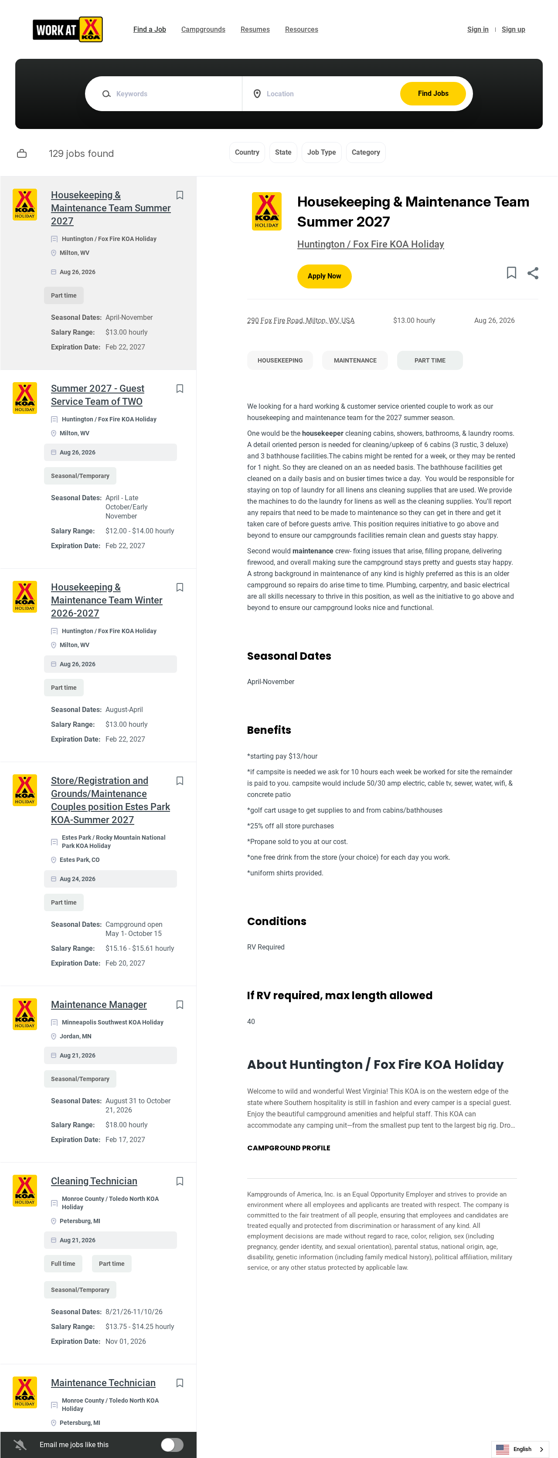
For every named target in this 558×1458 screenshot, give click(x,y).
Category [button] (366, 152)
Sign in (478, 29)
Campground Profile (288, 1148)
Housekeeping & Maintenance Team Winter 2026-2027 (107, 600)
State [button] (283, 152)
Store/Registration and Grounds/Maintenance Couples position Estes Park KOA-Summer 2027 (110, 800)
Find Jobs (433, 93)
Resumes (255, 29)
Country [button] (247, 152)
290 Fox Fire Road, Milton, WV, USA (300, 320)
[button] (532, 274)
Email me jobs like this (74, 1445)
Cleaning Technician (94, 1181)
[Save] (179, 195)
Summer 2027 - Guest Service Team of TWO (97, 395)
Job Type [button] (321, 152)
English (522, 1449)
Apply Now (324, 276)
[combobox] (520, 1449)
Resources (301, 29)
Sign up (513, 29)
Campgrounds (203, 29)
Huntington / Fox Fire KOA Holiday (370, 244)
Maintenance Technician (103, 1382)
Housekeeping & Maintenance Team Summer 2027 (111, 208)
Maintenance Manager (99, 1004)
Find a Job (149, 29)
